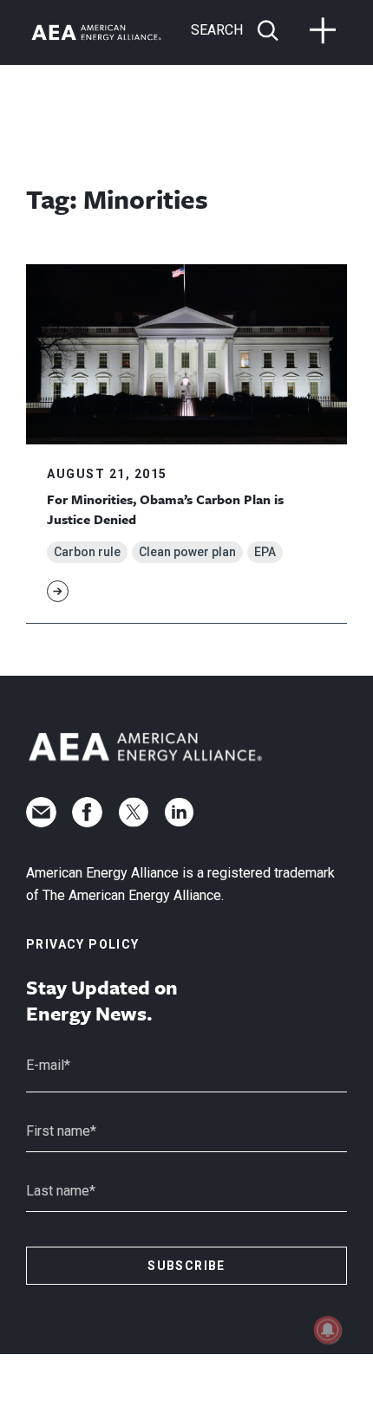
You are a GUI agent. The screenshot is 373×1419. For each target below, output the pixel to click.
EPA (265, 552)
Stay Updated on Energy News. (102, 1001)
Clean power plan (187, 552)
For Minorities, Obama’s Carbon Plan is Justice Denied (165, 508)
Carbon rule (87, 552)
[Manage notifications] (328, 1330)
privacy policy (83, 944)
